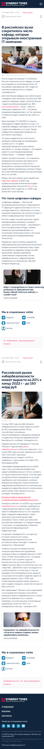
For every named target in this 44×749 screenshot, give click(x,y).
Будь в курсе (27, 12)
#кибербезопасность (12, 681)
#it (5, 341)
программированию (10, 107)
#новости (7, 344)
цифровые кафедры (10, 181)
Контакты (7, 716)
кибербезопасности (10, 506)
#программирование (27, 341)
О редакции (8, 707)
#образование (12, 341)
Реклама (6, 711)
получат (31, 186)
